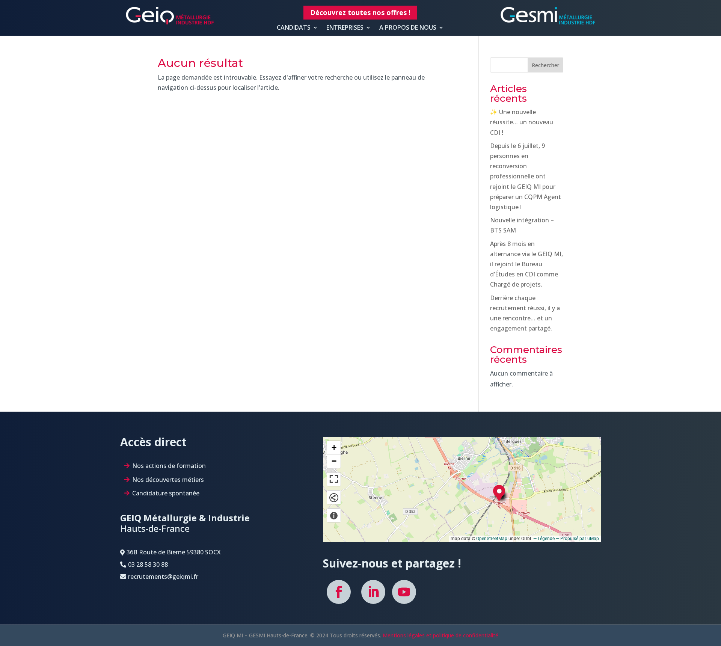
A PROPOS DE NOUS (407, 28)
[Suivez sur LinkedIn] (373, 592)
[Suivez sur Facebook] (339, 592)
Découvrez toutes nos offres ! (360, 12)
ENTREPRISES (345, 28)
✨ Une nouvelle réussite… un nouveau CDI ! (521, 122)
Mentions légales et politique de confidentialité (440, 635)
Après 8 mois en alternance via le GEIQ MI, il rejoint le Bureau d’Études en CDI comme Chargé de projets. (526, 264)
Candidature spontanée (165, 493)
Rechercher (545, 65)
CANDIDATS (294, 28)
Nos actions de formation (169, 466)
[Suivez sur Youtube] (404, 592)
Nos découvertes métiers (168, 479)
